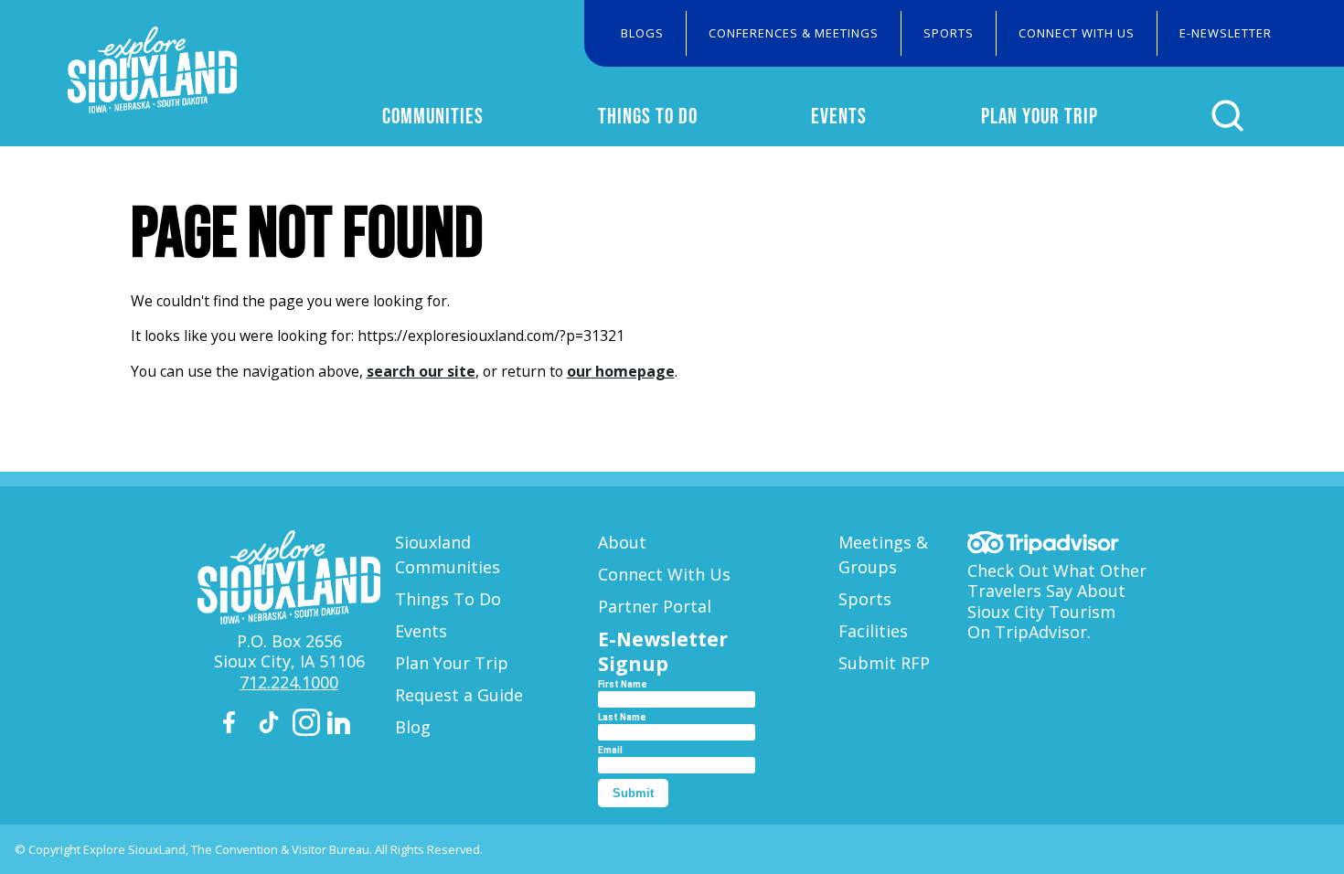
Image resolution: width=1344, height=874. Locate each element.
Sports (948, 33)
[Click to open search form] (1227, 115)
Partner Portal (654, 606)
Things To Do (648, 115)
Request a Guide (459, 695)
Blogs (642, 33)
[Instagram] (306, 725)
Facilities (873, 631)
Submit (633, 793)
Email (610, 750)
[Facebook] (237, 725)
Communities (433, 115)
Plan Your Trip (1039, 115)
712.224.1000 (289, 682)
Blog (413, 727)
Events (839, 115)
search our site (421, 371)
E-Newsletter (1225, 33)
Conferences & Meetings (794, 33)
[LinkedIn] (341, 726)
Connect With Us (1077, 33)
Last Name (622, 717)
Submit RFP (884, 663)
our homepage (621, 371)
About (622, 542)
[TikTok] (271, 725)
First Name (622, 684)
